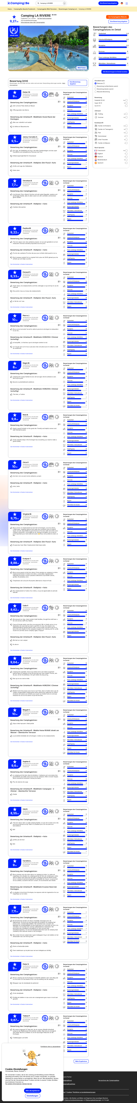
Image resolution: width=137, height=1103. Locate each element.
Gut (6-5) (98, 106)
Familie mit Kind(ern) (104, 126)
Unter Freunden (103, 139)
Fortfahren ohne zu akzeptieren (50, 1046)
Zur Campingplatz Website (117, 17)
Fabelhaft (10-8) (100, 100)
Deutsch (100, 156)
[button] (122, 3)
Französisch (101, 150)
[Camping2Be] (18, 3)
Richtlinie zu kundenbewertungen (84, 1092)
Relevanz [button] (100, 83)
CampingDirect (67, 1080)
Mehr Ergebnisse (81, 1061)
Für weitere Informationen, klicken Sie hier (18, 1084)
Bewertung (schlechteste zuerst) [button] (107, 86)
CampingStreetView (68, 1084)
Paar (99, 132)
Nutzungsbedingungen (93, 1100)
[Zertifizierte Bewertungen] (45, 94)
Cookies (69, 1092)
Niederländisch (102, 160)
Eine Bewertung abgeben (108, 3)
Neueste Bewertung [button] (103, 91)
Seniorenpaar (102, 136)
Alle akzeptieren (33, 1091)
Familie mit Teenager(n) (105, 129)
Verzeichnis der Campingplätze (108, 1080)
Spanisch (100, 163)
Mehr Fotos (82, 68)
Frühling (100, 114)
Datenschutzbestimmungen (74, 1100)
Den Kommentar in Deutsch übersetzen (21, 264)
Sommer (100, 117)
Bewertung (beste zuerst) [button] (105, 89)
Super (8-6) (98, 103)
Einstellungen (33, 1096)
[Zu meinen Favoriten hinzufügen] (86, 28)
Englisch (100, 153)
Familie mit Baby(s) (104, 143)
